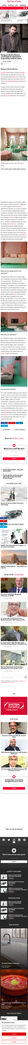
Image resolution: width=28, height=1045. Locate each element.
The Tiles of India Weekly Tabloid (8, 564)
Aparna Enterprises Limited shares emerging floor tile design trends (12, 667)
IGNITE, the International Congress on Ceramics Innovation (13, 546)
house (16, 77)
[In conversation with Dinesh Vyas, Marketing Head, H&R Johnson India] (14, 609)
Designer (3, 72)
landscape (8, 410)
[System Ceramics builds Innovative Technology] (8, 14)
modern (3, 353)
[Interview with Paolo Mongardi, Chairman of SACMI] (14, 585)
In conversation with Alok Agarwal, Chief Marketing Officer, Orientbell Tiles (14, 643)
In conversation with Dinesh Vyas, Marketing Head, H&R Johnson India (13, 619)
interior (15, 294)
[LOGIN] (26, 8)
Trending (22, 5)
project (8, 95)
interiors (19, 206)
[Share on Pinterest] (11, 423)
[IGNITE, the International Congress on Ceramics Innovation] (14, 536)
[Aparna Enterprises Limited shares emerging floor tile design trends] (14, 657)
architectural (16, 81)
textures (5, 414)
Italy (24, 232)
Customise (14, 1038)
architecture (12, 224)
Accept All (14, 1034)
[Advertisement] (14, 113)
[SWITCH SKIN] (24, 8)
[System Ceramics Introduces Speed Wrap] (14, 515)
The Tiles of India (14, 1)
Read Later (7, 429)
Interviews (19, 574)
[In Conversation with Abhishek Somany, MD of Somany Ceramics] (14, 761)
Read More (11, 878)
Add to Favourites (20, 429)
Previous (0, 16)
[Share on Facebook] (4, 423)
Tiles (21, 163)
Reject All (14, 1041)
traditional (10, 81)
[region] (14, 1032)
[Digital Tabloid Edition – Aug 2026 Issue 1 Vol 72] (14, 557)
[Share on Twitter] (4, 426)
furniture (12, 217)
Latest (4, 5)
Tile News (3, 500)
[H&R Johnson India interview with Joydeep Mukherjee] (14, 745)
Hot (16, 5)
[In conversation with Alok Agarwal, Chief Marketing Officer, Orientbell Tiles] (14, 633)
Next (27, 16)
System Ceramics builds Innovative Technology (14, 875)
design (23, 72)
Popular (11, 5)
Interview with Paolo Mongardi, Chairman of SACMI (11, 595)
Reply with (25, 677)
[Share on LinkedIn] (19, 423)
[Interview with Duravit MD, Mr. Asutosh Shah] (14, 728)
